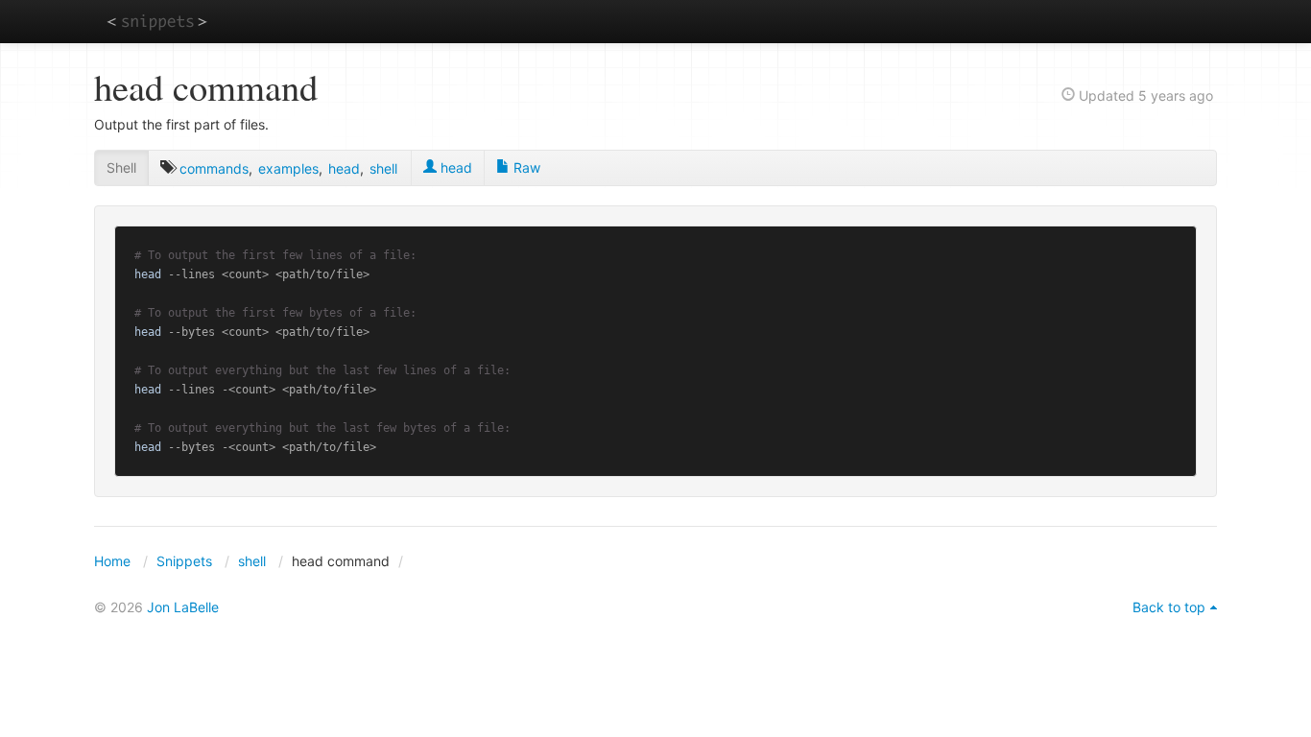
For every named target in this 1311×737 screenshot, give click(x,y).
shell (383, 168)
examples (288, 168)
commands (214, 168)
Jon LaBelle (183, 607)
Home (112, 561)
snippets (157, 21)
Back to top (1168, 607)
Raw (525, 167)
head (344, 168)
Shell (121, 167)
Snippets (184, 561)
